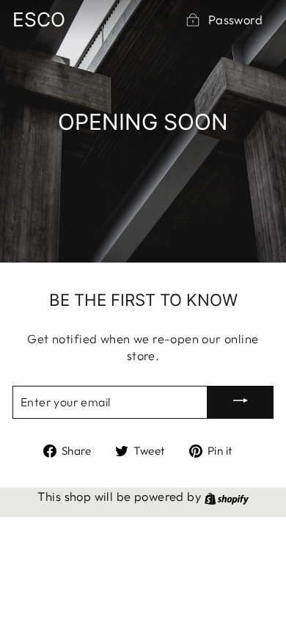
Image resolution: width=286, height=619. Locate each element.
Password (235, 19)
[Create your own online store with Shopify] (227, 496)
